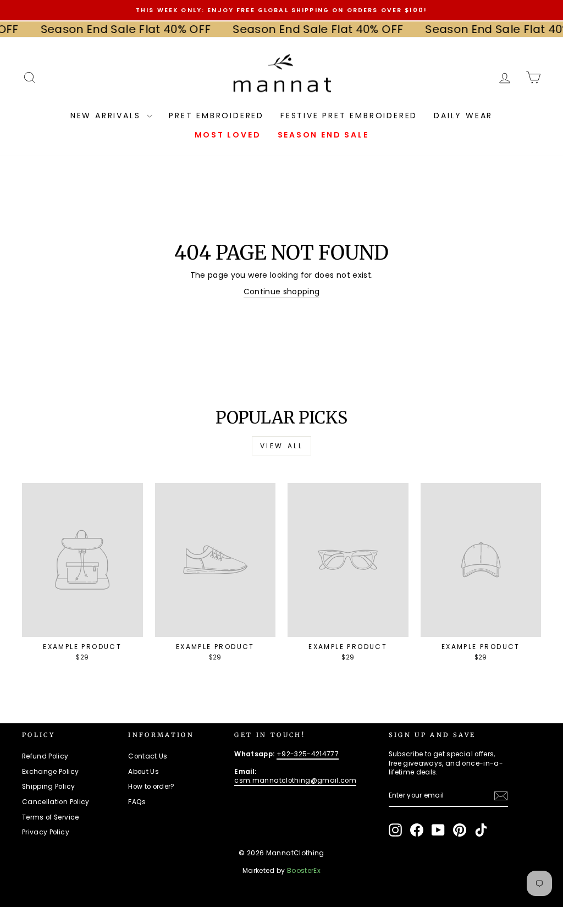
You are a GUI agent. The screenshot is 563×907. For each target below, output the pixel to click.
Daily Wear (463, 115)
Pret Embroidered (216, 115)
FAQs (137, 802)
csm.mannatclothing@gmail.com (295, 780)
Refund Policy (45, 756)
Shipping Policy (48, 786)
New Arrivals (107, 115)
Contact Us (148, 756)
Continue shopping (282, 292)
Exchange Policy (50, 771)
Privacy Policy (45, 832)
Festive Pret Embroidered (348, 115)
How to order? (151, 786)
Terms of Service (50, 817)
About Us (143, 771)
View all (281, 445)
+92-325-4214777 (308, 754)
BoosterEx (304, 870)
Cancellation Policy (56, 802)
